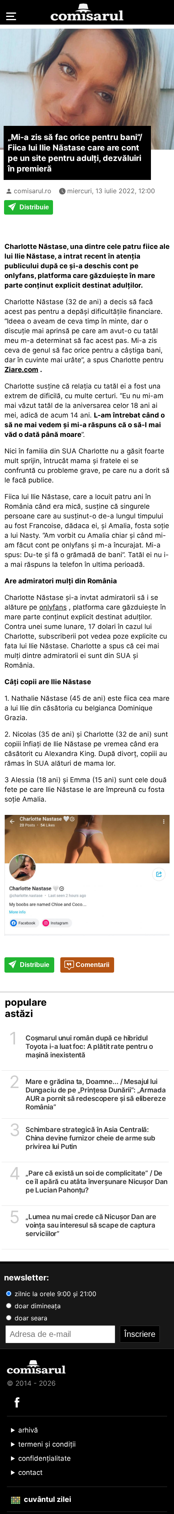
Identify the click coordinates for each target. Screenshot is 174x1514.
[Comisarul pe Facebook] (17, 1402)
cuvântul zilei (46, 1499)
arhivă (28, 1430)
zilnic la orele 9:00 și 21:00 (54, 1294)
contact (30, 1472)
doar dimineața (37, 1306)
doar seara (30, 1318)
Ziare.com (21, 369)
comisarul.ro (32, 191)
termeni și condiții (47, 1444)
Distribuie (33, 207)
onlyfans (53, 607)
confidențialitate (44, 1458)
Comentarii (91, 964)
